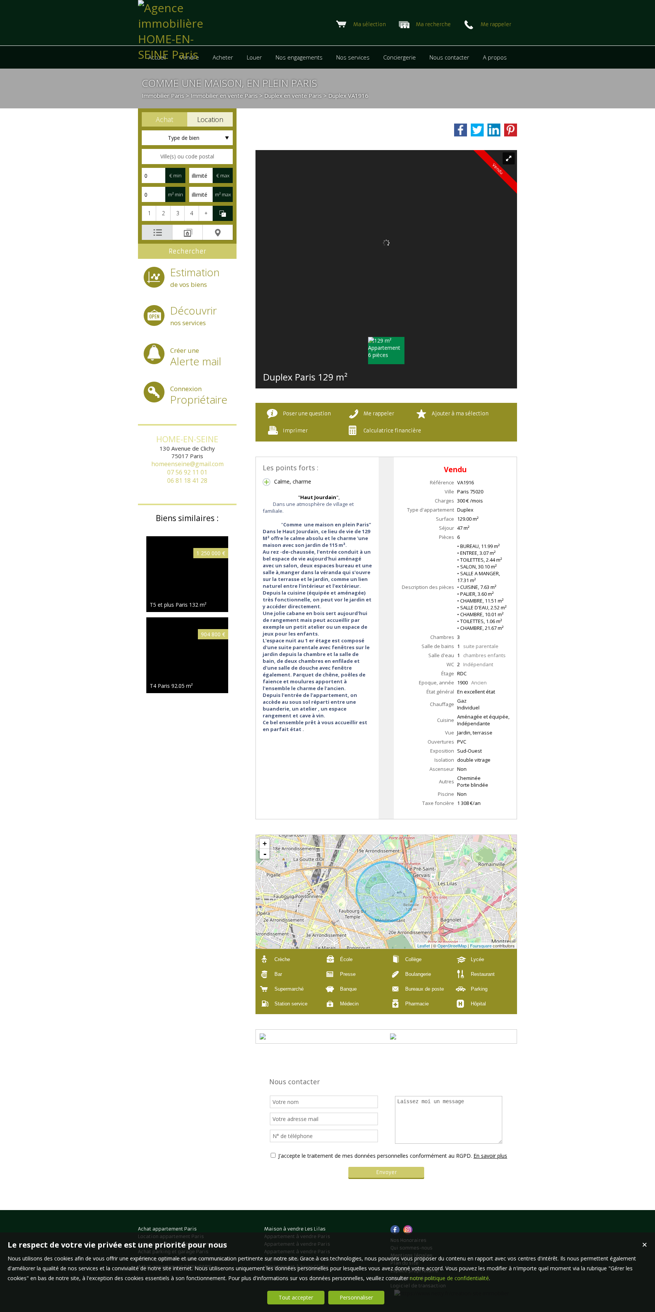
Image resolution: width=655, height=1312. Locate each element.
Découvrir (193, 315)
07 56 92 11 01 (187, 472)
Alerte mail (195, 357)
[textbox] (187, 156)
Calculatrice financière (392, 430)
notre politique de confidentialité (449, 1278)
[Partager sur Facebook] (460, 130)
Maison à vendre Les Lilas (295, 1229)
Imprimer (295, 430)
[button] (164, 119)
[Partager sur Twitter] (477, 130)
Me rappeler (379, 413)
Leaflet (423, 946)
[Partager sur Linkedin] (493, 130)
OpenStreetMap (452, 946)
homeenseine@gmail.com (187, 464)
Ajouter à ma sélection (460, 413)
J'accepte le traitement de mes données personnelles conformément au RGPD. (375, 1155)
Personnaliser (356, 1297)
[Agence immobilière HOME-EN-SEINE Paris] (173, 54)
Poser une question (307, 413)
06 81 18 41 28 (187, 480)
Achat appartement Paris (167, 1229)
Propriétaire (198, 395)
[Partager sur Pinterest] (510, 130)
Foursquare (481, 946)
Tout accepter (296, 1297)
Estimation (194, 277)
